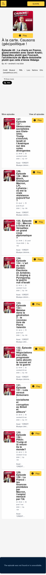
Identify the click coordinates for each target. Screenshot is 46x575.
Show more (9, 79)
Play (25, 35)
